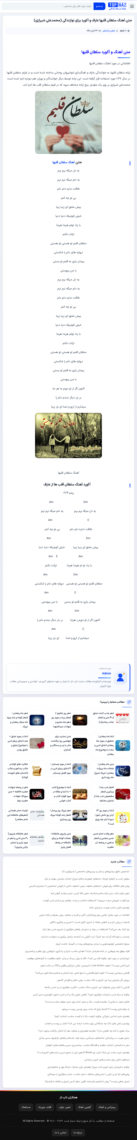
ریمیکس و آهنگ (107, 1107)
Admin (106, 673)
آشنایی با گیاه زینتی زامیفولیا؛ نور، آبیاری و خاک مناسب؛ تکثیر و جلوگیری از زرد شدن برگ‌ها (87, 987)
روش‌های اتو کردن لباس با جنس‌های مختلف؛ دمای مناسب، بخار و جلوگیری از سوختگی (88, 1074)
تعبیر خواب (65, 1107)
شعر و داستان (109, 30)
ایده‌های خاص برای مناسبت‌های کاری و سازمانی (106, 1060)
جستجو (99, 6)
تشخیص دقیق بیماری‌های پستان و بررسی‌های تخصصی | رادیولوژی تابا (95, 871)
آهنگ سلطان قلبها (63, 162)
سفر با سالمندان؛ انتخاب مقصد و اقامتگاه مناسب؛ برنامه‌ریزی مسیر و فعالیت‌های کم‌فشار (87, 1045)
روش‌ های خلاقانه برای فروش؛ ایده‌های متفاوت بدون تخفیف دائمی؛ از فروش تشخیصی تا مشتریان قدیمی (79, 886)
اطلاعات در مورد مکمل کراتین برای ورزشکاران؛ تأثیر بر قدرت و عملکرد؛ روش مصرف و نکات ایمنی (84, 915)
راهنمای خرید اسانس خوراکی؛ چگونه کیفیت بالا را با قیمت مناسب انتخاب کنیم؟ (91, 1016)
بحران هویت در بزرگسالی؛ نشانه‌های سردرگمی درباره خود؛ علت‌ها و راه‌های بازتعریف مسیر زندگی (84, 1038)
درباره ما (78, 1133)
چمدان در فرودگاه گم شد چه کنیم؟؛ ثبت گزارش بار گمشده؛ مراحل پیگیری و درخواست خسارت (85, 937)
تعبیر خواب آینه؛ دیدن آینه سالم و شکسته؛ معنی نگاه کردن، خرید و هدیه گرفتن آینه (90, 893)
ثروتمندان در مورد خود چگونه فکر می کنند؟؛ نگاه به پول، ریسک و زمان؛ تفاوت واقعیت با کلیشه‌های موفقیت (78, 958)
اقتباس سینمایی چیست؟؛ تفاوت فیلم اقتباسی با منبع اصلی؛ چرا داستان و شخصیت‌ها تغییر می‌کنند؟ (82, 973)
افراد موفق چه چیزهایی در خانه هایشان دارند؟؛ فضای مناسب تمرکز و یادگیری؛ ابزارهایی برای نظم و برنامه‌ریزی (77, 951)
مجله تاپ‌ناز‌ (117, 6)
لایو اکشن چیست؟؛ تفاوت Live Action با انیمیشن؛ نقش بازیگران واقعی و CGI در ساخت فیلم (85, 965)
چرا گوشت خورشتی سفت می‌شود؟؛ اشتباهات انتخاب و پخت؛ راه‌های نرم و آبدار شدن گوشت (86, 900)
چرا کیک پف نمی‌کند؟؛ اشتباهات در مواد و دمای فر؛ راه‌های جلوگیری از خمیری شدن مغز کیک (85, 929)
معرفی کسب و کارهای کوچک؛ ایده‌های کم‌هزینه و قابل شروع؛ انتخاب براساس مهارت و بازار (87, 879)
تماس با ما (60, 1133)
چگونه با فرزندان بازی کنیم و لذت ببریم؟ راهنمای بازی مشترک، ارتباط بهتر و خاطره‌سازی (88, 1067)
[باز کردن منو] (132, 6)
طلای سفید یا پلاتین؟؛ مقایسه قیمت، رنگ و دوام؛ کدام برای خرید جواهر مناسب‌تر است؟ (87, 1002)
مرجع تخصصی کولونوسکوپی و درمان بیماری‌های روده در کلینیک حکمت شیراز (92, 944)
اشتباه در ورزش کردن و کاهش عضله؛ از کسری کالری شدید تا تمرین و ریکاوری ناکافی (89, 922)
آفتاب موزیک (44, 1107)
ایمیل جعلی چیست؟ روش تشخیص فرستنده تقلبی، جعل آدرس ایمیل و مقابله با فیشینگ (87, 1081)
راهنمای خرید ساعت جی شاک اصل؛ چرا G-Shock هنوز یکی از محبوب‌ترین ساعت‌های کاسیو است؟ (83, 1052)
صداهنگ (26, 1107)
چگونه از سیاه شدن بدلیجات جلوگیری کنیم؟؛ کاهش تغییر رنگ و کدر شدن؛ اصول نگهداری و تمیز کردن (81, 994)
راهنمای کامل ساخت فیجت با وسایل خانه (109, 908)
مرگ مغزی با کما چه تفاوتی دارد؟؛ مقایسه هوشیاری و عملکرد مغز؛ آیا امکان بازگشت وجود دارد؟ (83, 1031)
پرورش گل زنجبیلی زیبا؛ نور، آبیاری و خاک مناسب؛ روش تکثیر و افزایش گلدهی (93, 980)
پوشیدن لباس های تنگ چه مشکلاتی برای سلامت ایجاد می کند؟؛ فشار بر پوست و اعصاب (86, 1023)
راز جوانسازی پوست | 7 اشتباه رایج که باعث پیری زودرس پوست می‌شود (95, 1009)
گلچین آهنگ (84, 1107)
